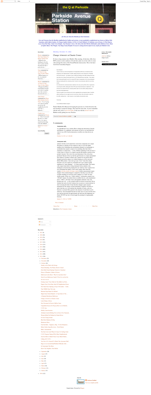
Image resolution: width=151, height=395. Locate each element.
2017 (41, 242)
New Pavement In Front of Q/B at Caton (51, 303)
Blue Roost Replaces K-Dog (48, 320)
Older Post (94, 206)
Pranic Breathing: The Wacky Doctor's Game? (52, 267)
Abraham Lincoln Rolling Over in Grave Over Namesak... (55, 313)
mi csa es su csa (45, 279)
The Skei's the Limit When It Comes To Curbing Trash (54, 332)
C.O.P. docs (44, 308)
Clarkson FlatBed (91, 380)
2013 (41, 251)
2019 (41, 237)
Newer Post (56, 206)
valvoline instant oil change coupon (70, 171)
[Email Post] (75, 116)
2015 (41, 247)
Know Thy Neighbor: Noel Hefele (49, 348)
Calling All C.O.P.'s (46, 339)
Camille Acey (41, 113)
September (44, 351)
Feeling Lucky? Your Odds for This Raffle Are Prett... (54, 282)
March (43, 366)
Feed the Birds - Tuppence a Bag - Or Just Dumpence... (54, 324)
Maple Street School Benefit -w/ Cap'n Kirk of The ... (54, 294)
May (42, 361)
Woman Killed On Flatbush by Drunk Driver (52, 315)
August (43, 354)
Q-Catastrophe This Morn (47, 346)
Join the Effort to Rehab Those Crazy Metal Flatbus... (54, 336)
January (43, 370)
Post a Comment (59, 202)
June (42, 358)
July (42, 356)
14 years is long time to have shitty (43, 72)
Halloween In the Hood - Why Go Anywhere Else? (53, 275)
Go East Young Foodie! (47, 317)
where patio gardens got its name (43, 100)
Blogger (82, 388)
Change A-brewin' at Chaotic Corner (50, 298)
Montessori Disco (45, 322)
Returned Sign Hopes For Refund (49, 291)
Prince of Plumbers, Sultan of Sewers (50, 272)
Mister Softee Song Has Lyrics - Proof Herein (52, 327)
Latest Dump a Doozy (46, 301)
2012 (41, 254)
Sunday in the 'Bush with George (49, 265)
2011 (41, 256)
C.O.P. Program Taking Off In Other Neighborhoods (54, 334)
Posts (41, 222)
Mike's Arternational (46, 329)
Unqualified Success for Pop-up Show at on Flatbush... (54, 305)
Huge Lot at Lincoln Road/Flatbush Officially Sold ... (54, 343)
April (42, 363)
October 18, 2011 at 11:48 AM (64, 136)
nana (39, 70)
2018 (41, 239)
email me (104, 56)
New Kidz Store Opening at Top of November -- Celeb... (55, 286)
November (44, 261)
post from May (70, 110)
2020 (41, 235)
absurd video (88, 110)
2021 (41, 232)
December (44, 258)
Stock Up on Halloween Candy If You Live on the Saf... (55, 277)
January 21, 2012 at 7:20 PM (64, 199)
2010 (41, 373)
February (43, 368)
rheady (40, 55)
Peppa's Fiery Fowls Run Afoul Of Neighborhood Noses (55, 284)
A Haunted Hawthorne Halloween (49, 296)
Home (75, 206)
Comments (43, 225)
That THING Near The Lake (48, 289)
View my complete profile (91, 383)
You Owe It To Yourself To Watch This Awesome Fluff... (55, 341)
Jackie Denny (41, 96)
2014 (41, 249)
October (43, 263)
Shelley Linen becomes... (47, 310)
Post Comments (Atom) (66, 209)
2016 (41, 244)
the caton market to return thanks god (43, 57)
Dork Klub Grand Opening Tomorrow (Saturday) (53, 270)
